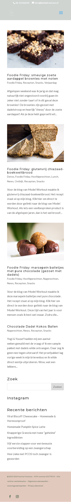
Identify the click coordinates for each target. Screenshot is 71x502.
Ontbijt (19, 181)
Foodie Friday (14, 82)
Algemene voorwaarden (38, 481)
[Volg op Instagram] (17, 496)
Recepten (28, 82)
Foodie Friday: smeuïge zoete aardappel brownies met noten (32, 76)
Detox (10, 176)
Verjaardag (50, 82)
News (10, 181)
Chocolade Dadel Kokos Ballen (32, 326)
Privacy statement (35, 486)
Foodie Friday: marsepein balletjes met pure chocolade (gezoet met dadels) (35, 271)
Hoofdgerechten (40, 176)
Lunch (54, 176)
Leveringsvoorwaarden (16, 486)
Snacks (39, 82)
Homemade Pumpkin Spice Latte (26, 426)
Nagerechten (50, 278)
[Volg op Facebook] (10, 496)
